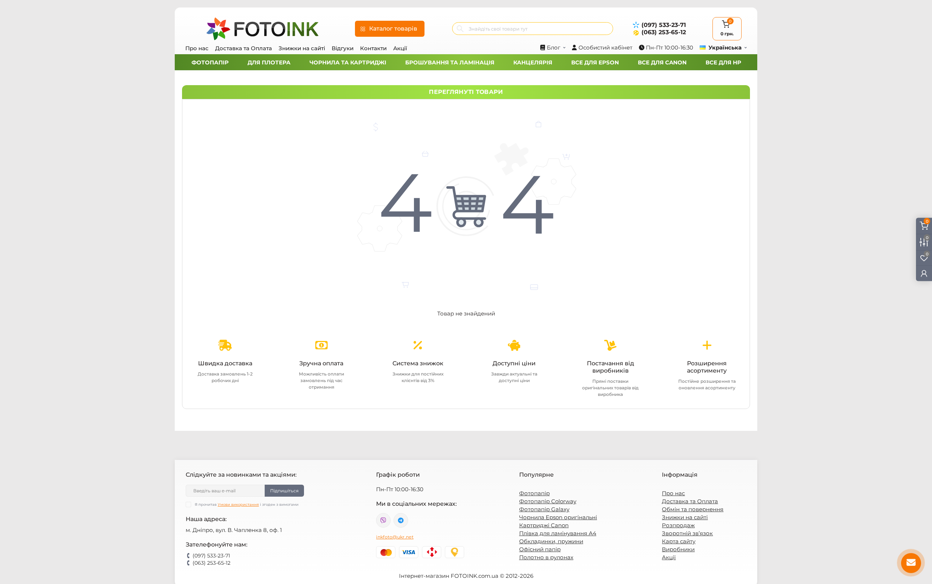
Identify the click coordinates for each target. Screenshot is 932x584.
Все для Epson (595, 62)
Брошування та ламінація (449, 62)
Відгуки (343, 48)
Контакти (373, 48)
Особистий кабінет (605, 47)
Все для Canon (662, 62)
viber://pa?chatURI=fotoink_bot (383, 520)
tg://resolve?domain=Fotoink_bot (401, 520)
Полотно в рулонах (546, 557)
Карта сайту (678, 541)
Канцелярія (532, 62)
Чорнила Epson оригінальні (558, 517)
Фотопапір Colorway (547, 501)
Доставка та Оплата (243, 48)
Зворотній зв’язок (687, 533)
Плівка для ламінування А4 (557, 533)
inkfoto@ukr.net (395, 537)
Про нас (197, 48)
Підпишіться (284, 490)
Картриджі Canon (544, 525)
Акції (400, 48)
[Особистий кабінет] (924, 273)
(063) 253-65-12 (663, 32)
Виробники (678, 549)
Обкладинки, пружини (551, 541)
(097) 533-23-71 (663, 24)
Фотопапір (210, 62)
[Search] (460, 28)
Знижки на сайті (302, 48)
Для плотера (269, 62)
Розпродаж (678, 525)
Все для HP (723, 62)
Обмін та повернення (692, 509)
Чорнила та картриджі (347, 62)
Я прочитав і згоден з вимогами (247, 504)
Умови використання (238, 504)
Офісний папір (540, 549)
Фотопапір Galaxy (544, 509)
